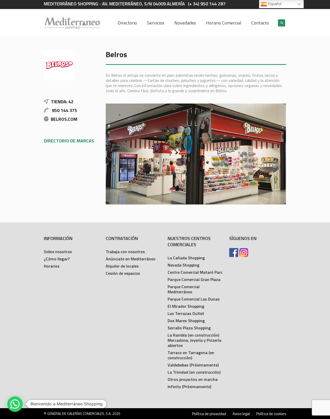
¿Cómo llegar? (57, 259)
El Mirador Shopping (186, 306)
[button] (15, 404)
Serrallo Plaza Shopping (189, 328)
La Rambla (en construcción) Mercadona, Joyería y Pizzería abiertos (194, 340)
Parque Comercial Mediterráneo (184, 289)
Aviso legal (241, 413)
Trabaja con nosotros (125, 252)
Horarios (52, 266)
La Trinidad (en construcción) (194, 372)
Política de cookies (271, 413)
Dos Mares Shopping (186, 321)
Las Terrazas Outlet (186, 313)
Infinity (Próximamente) (189, 386)
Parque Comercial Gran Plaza (194, 279)
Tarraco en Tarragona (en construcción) (191, 355)
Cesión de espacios (123, 273)
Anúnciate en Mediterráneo (130, 259)
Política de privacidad (209, 413)
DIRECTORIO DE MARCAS (69, 140)
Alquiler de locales (122, 266)
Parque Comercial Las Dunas (194, 299)
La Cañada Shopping (186, 258)
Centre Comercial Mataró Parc (195, 272)
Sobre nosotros (58, 252)
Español (274, 4)
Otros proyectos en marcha (193, 379)
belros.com (64, 119)
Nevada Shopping (183, 265)
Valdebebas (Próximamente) (193, 365)
